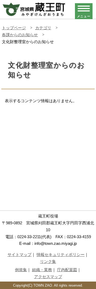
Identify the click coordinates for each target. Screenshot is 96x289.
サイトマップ (19, 254)
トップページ (14, 28)
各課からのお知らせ (20, 34)
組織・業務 (42, 269)
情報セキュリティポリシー (61, 254)
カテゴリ (43, 28)
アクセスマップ (48, 276)
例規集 (21, 269)
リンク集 (48, 261)
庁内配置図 (67, 269)
